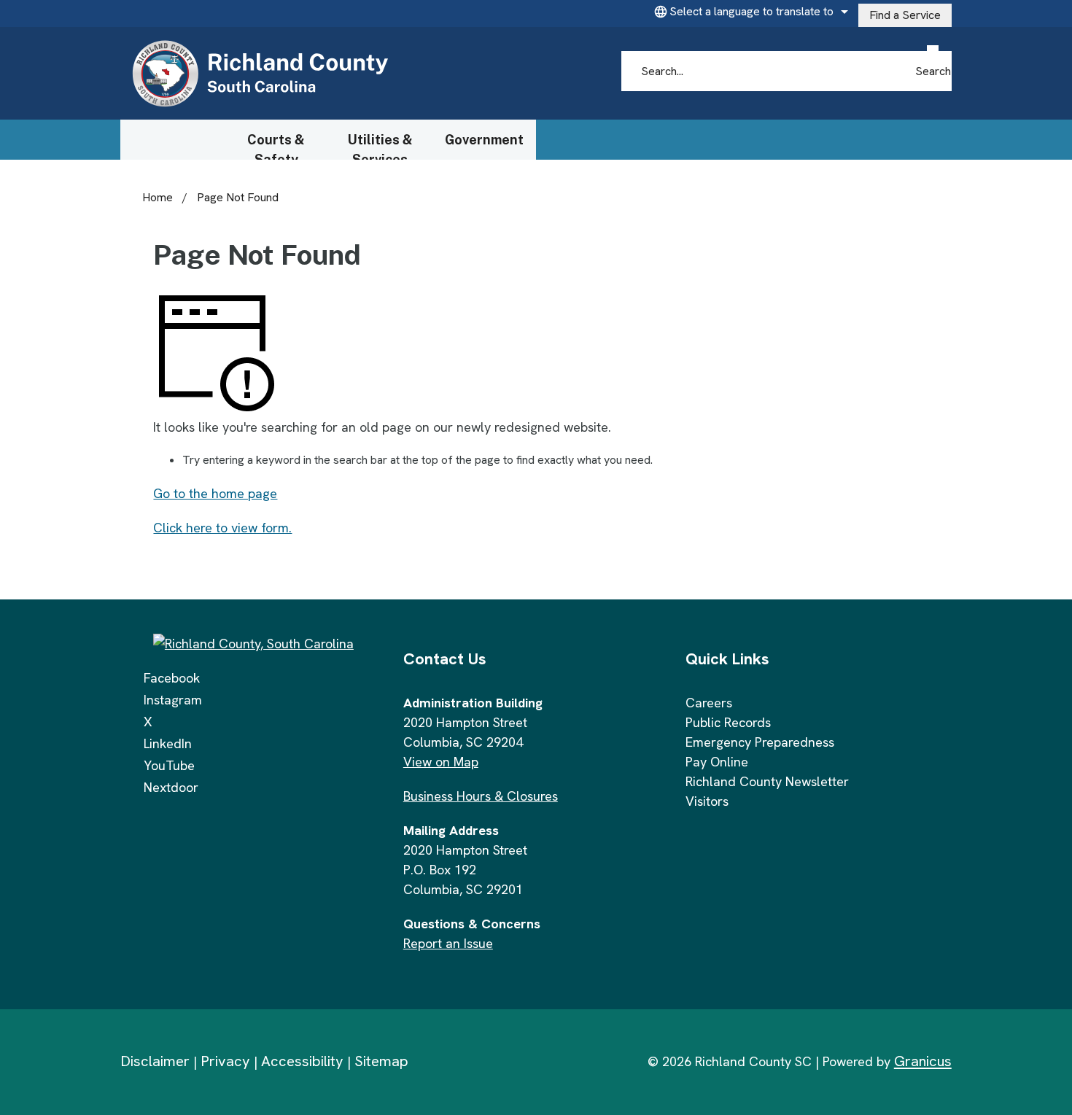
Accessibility (302, 1061)
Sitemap (381, 1061)
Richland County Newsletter (767, 781)
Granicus (923, 1061)
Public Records (728, 722)
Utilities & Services (380, 146)
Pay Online (716, 761)
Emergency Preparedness (759, 742)
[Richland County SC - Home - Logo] (259, 74)
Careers (708, 702)
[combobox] (748, 11)
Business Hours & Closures (480, 796)
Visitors (707, 801)
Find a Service (905, 15)
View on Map (440, 761)
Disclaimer (155, 1061)
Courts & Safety (276, 146)
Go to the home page (215, 493)
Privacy (225, 1061)
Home (157, 197)
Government (484, 139)
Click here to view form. (222, 527)
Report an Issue (448, 943)
